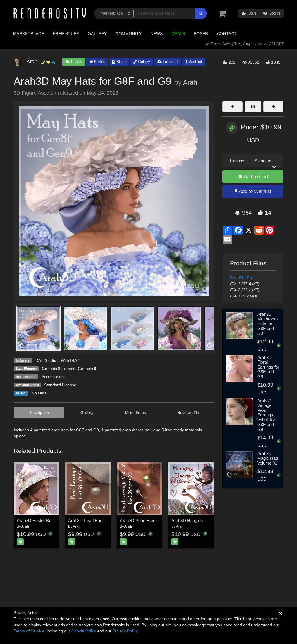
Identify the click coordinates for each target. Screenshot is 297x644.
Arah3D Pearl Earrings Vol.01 (96, 520)
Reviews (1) (188, 412)
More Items (135, 412)
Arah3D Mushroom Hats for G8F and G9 (267, 324)
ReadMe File (241, 277)
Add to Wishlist (254, 191)
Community (128, 33)
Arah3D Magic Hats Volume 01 (268, 458)
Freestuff (170, 61)
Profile (99, 61)
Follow (76, 61)
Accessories (52, 376)
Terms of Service (29, 631)
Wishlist (195, 61)
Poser (201, 33)
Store (120, 61)
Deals (178, 33)
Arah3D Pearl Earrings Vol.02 (147, 520)
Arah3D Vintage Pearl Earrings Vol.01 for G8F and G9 (266, 415)
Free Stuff (66, 33)
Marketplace (28, 33)
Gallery (97, 33)
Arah (190, 82)
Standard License (60, 385)
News (157, 33)
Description (38, 412)
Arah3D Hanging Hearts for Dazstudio (207, 520)
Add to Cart (255, 176)
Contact (227, 33)
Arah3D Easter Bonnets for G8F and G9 (55, 520)
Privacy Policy (125, 631)
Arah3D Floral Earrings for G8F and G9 (268, 367)
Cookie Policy (83, 631)
